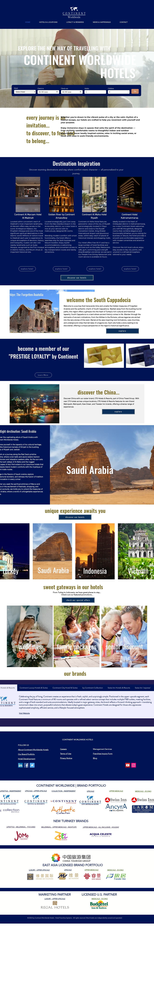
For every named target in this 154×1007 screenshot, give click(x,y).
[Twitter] (32, 765)
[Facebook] (26, 765)
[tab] (33, 687)
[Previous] (13, 464)
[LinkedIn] (20, 765)
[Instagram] (133, 765)
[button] (48, 22)
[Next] (141, 464)
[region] (30, 636)
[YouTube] (127, 765)
